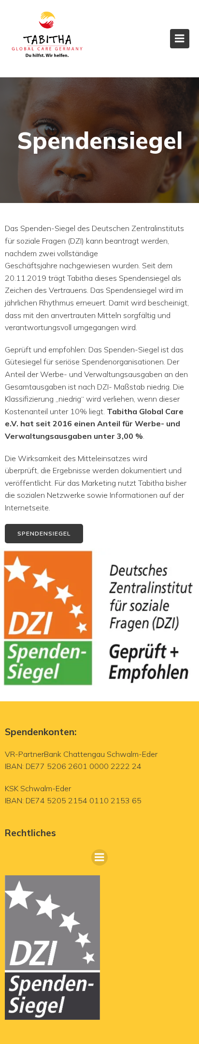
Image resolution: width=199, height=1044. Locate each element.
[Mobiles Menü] (179, 38)
